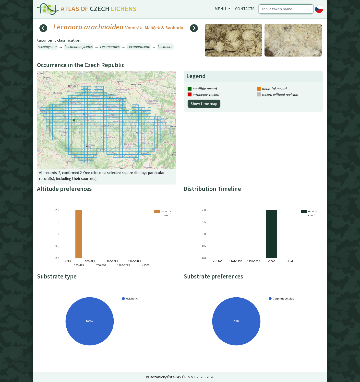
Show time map (204, 103)
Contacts (244, 9)
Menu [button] (221, 9)
